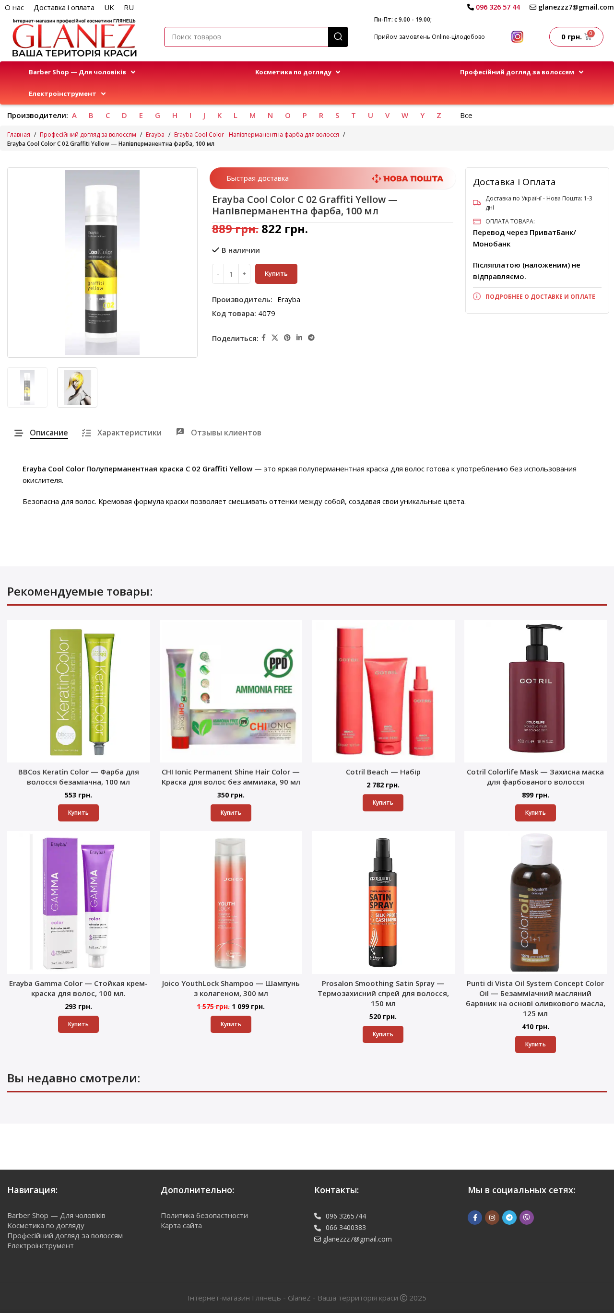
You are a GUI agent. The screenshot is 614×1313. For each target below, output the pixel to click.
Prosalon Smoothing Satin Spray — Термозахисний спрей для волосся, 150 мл (383, 993)
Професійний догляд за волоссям (88, 134)
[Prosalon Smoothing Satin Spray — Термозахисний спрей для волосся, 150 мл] (383, 902)
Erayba (155, 134)
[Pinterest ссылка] (287, 337)
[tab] (41, 432)
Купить (276, 273)
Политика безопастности (204, 1215)
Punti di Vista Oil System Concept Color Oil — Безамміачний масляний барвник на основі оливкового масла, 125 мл (535, 998)
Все (466, 115)
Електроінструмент (40, 1245)
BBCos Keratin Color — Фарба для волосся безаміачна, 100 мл (78, 776)
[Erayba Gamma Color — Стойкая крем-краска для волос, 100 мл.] (78, 902)
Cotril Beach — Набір (383, 771)
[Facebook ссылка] (264, 337)
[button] (83, 72)
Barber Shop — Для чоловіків (56, 1215)
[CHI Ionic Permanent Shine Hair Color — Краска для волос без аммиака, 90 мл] (231, 691)
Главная (18, 134)
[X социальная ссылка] (275, 337)
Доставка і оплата (64, 7)
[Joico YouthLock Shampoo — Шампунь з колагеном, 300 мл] (231, 902)
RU (129, 7)
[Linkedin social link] (299, 337)
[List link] (537, 296)
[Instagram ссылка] (492, 1217)
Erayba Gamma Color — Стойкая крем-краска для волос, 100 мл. (78, 988)
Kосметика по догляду (45, 1225)
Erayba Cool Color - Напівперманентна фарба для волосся (256, 134)
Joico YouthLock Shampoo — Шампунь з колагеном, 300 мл (231, 988)
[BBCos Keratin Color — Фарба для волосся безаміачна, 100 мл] (78, 691)
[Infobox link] (493, 7)
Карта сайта (181, 1225)
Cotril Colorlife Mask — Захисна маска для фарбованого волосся (535, 776)
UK (109, 7)
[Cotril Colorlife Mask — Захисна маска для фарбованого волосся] (535, 691)
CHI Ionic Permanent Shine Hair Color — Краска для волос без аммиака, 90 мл (231, 776)
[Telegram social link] (311, 337)
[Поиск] (338, 37)
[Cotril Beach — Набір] (383, 691)
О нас (14, 7)
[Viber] (527, 1217)
